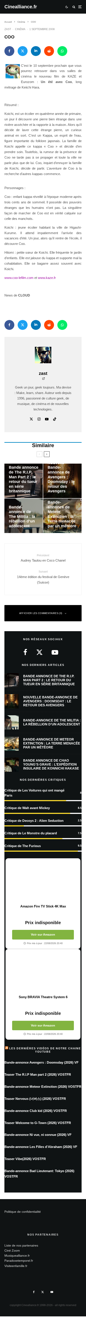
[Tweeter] (23, 51)
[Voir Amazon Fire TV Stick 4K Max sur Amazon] (43, 881)
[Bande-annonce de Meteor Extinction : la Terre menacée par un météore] (62, 516)
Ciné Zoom (12, 1250)
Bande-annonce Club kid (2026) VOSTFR (35, 1111)
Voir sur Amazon (43, 934)
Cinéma (20, 29)
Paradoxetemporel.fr (18, 1260)
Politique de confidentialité (22, 1211)
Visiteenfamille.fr (15, 1265)
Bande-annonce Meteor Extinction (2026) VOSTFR (42, 1086)
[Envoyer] (49, 51)
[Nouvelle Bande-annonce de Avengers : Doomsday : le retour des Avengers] (62, 481)
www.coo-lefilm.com (19, 278)
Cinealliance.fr (20, 6)
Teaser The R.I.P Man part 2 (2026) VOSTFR (37, 1074)
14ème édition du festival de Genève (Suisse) (43, 577)
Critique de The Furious (22, 846)
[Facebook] (34, 1292)
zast (7, 29)
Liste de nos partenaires (21, 1245)
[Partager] (9, 51)
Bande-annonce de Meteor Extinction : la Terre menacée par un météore (51, 743)
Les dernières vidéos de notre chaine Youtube (45, 1050)
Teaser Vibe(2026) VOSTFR (25, 1159)
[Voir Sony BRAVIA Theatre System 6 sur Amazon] (43, 972)
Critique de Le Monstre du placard (30, 833)
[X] (42, 1292)
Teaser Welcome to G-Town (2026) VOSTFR (37, 1123)
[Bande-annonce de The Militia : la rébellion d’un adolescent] (23, 516)
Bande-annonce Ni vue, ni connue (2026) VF (37, 1135)
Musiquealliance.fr (17, 1255)
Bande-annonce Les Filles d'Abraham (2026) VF (40, 1147)
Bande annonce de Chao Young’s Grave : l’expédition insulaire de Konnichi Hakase (51, 764)
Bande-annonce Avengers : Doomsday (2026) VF (41, 1062)
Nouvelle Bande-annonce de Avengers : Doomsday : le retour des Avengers (50, 701)
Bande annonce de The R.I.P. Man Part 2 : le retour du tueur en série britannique (49, 680)
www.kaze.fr (47, 278)
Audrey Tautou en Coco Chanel (43, 558)
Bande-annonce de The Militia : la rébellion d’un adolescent (52, 722)
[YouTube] (51, 1292)
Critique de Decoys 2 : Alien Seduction (34, 820)
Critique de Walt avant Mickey (27, 808)
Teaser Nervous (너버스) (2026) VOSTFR (35, 1099)
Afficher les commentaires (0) (40, 613)
